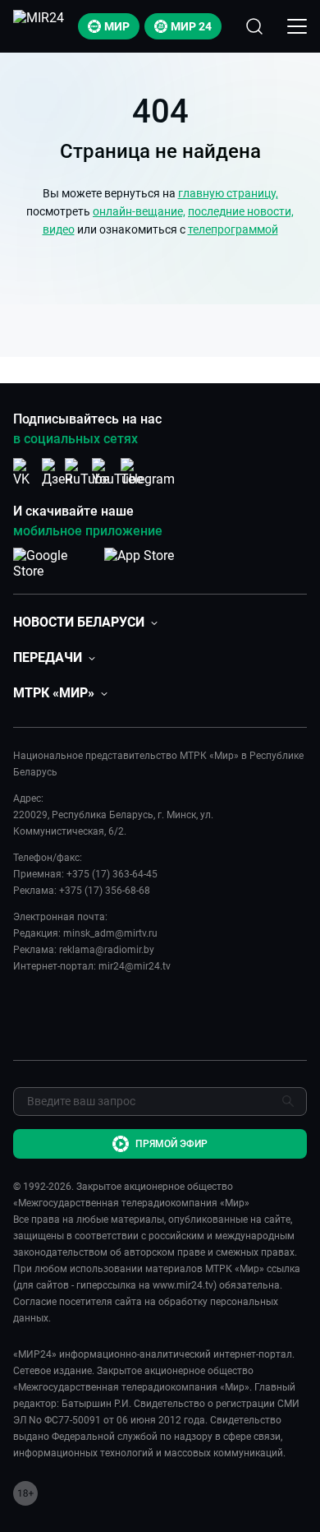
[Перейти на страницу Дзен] (57, 472)
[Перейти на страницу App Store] (139, 564)
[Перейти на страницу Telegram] (148, 472)
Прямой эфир (171, 1144)
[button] (85, 622)
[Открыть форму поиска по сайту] (254, 26)
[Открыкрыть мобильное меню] (297, 26)
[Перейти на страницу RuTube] (87, 472)
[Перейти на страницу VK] (26, 472)
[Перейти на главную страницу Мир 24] (38, 26)
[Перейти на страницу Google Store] (55, 564)
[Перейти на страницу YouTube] (117, 472)
